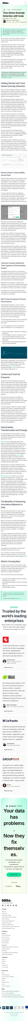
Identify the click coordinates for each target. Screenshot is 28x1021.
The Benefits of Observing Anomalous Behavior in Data (13, 504)
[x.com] (5, 905)
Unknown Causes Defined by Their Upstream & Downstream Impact (13, 265)
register (18, 554)
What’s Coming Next (10, 561)
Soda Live (18, 455)
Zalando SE (3, 441)
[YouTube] (8, 905)
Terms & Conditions (14, 1014)
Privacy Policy (14, 1015)
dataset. (25, 556)
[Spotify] (16, 905)
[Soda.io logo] (5, 3)
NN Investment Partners (6, 476)
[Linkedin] (3, 905)
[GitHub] (11, 905)
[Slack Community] (13, 905)
